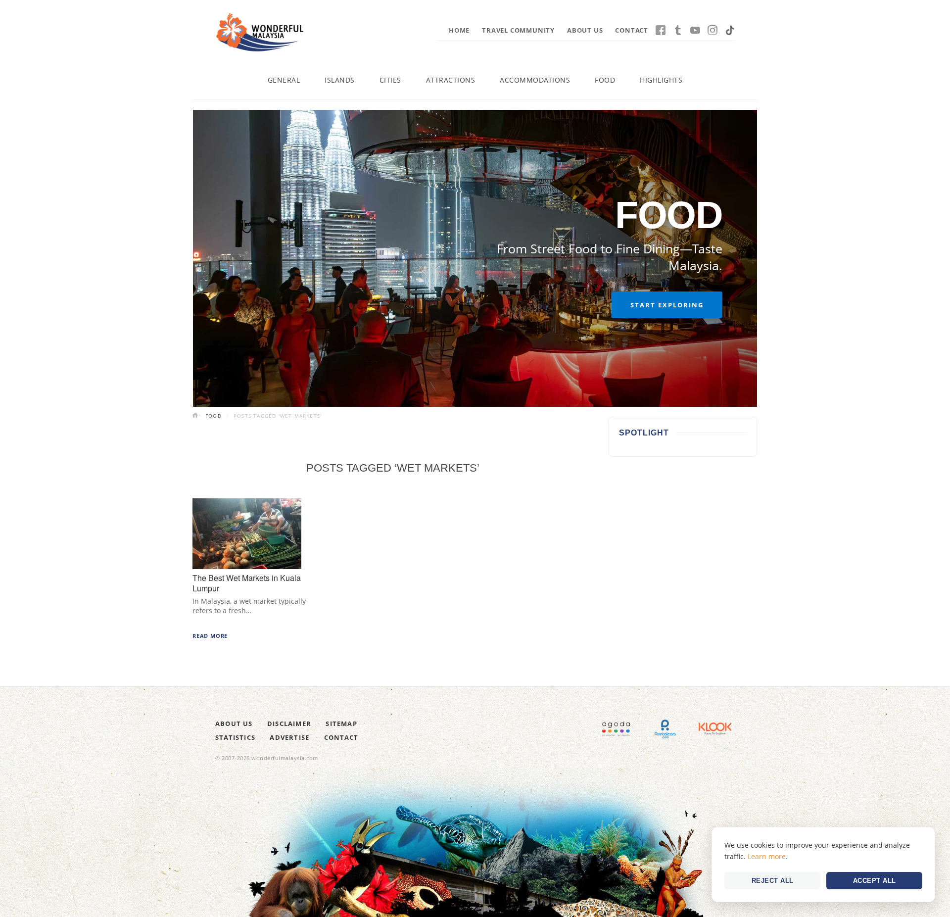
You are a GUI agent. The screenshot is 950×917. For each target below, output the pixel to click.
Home (459, 30)
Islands (340, 80)
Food (605, 80)
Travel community (518, 30)
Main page (196, 416)
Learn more (767, 856)
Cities (390, 80)
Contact (631, 30)
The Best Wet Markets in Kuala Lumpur (246, 583)
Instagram (712, 30)
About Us (585, 30)
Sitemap (341, 723)
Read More (210, 635)
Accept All (874, 880)
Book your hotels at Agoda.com (616, 729)
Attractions (450, 80)
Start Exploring (667, 304)
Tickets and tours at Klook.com (715, 729)
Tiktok (730, 30)
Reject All (773, 880)
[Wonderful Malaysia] (259, 32)
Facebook (660, 30)
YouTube (695, 30)
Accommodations (535, 80)
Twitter (678, 30)
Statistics (235, 737)
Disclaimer (289, 723)
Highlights (661, 80)
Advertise (289, 737)
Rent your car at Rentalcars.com (665, 729)
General (284, 80)
